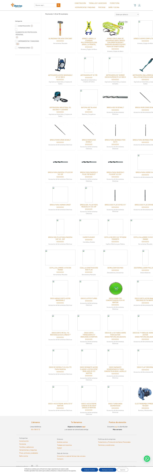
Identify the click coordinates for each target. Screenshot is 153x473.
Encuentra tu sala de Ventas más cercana (71, 456)
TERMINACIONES (24, 48)
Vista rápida (60, 34)
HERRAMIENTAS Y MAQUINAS (28, 41)
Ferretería (114, 3)
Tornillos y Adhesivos (98, 3)
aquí (83, 427)
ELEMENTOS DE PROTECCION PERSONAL (26, 33)
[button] (147, 459)
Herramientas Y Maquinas (85, 7)
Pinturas (101, 7)
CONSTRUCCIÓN (24, 26)
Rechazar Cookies (107, 470)
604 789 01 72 (35, 429)
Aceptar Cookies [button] (89, 470)
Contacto (60, 459)
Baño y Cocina (113, 7)
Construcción (80, 3)
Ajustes (122, 470)
